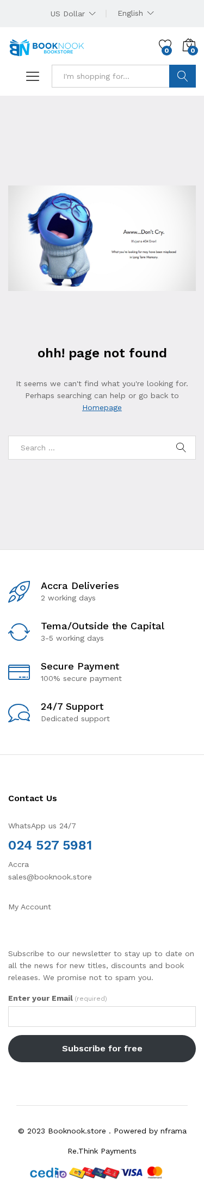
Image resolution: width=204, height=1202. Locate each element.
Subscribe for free (102, 1048)
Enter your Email (57, 998)
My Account (29, 906)
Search (182, 76)
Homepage (102, 407)
